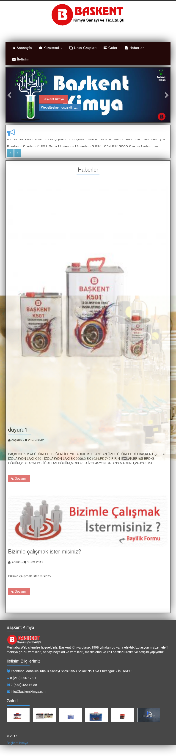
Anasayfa (24, 47)
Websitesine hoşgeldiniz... (60, 107)
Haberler (136, 47)
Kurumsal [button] (51, 47)
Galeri (112, 47)
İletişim (22, 59)
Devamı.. (21, 478)
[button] (10, 95)
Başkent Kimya (53, 99)
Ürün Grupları (85, 47)
